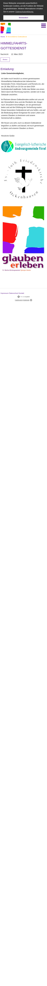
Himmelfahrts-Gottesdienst (17, 37)
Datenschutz (13, 293)
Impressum (5, 293)
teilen (5, 59)
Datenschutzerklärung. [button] (24, 12)
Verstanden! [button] (23, 17)
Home (3, 37)
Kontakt (21, 293)
